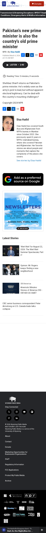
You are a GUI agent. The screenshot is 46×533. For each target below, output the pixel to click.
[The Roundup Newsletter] (23, 211)
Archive (8, 481)
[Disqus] (23, 357)
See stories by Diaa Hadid (29, 160)
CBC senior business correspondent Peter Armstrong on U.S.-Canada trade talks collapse (21, 306)
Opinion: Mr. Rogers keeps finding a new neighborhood (29, 268)
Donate (37, 4)
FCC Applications (12, 470)
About (7, 436)
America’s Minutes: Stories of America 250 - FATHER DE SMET (31, 290)
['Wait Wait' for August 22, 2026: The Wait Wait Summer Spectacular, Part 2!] (11, 250)
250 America (25, 284)
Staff (7, 459)
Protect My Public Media (15, 475)
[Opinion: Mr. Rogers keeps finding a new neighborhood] (11, 269)
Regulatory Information (14, 464)
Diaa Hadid (15, 52)
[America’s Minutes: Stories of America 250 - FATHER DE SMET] (11, 288)
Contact (8, 442)
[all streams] (42, 530)
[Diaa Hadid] (8, 123)
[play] (3, 530)
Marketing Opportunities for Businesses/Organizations (16, 453)
